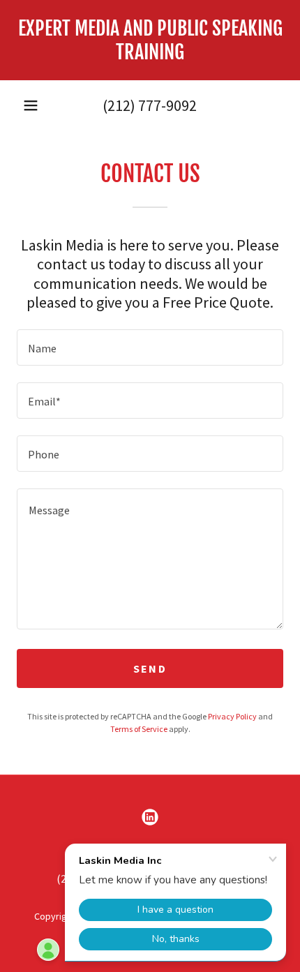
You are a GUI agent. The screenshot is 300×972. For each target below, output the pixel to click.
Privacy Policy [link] (232, 716)
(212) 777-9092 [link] (150, 105)
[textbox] (150, 347)
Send (150, 668)
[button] (31, 105)
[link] (150, 40)
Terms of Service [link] (138, 729)
